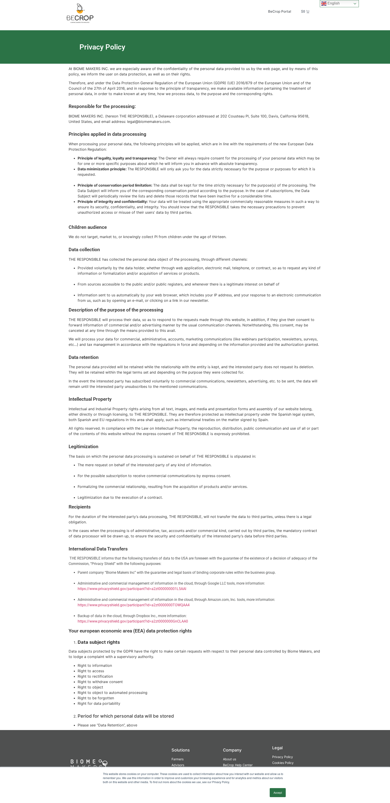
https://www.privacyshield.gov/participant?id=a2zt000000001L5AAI (132, 589)
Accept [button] (278, 792)
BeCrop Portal (279, 11)
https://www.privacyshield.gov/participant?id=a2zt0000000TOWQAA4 (134, 605)
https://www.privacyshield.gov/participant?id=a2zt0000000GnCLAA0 (133, 621)
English (333, 3)
